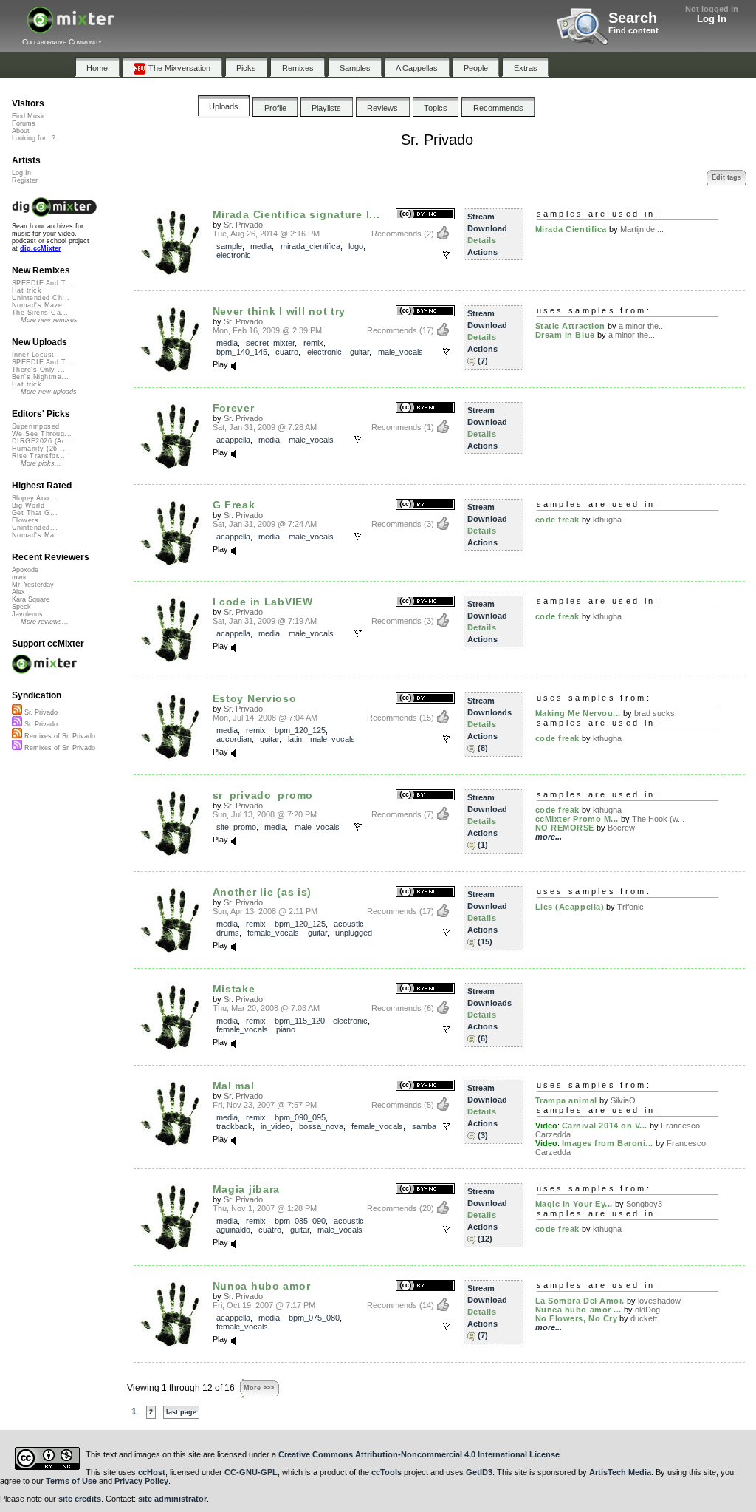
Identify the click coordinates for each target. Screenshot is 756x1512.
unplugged (353, 932)
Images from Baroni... (608, 1143)
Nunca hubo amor (262, 1286)
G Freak (234, 505)
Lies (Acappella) (570, 906)
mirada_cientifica (310, 246)
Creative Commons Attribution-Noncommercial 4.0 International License (419, 1454)
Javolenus (27, 614)
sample (229, 246)
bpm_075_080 (314, 1317)
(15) (485, 941)
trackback (234, 1126)
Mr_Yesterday (33, 584)
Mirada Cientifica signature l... (296, 214)
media (261, 246)
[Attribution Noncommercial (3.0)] (425, 214)
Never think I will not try (279, 311)
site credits (79, 1498)
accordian (234, 739)
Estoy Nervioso (255, 698)
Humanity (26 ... (39, 448)
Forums (23, 123)
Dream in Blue (565, 334)
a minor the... (642, 325)
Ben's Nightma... (40, 377)
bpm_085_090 (300, 1220)
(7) (483, 360)
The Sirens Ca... (40, 312)
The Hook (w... (658, 818)
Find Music (29, 116)
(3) (483, 1135)
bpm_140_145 (241, 351)
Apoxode (25, 569)
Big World (28, 505)
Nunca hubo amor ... (578, 1309)
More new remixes (49, 320)
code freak (557, 519)
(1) (483, 844)
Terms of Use (71, 1481)
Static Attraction (570, 325)
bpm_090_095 (300, 1117)
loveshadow (659, 1300)
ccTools (386, 1472)
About (21, 130)
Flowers (25, 520)
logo (355, 246)
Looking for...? (33, 138)
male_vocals (400, 351)
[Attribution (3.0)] (425, 505)
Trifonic (630, 906)
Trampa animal (566, 1100)
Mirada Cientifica (571, 229)
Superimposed (36, 426)
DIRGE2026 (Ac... (42, 441)
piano (285, 1029)
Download (487, 228)
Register (25, 180)
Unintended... (35, 527)
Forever (234, 408)
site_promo (236, 827)
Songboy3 (644, 1203)
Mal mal (234, 1086)
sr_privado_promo (263, 795)
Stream (481, 216)
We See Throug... (42, 433)
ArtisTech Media (620, 1472)
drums (227, 932)
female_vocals (273, 932)
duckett (643, 1318)
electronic (233, 255)
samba (424, 1126)
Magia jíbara (247, 1189)
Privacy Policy (141, 1481)
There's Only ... (38, 369)
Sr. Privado (243, 224)
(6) (483, 1038)
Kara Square (30, 599)
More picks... (41, 463)
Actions (482, 252)
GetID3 (479, 1472)
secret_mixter (270, 342)
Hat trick (26, 290)
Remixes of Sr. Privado (58, 736)
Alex (18, 592)
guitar (359, 351)
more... (548, 836)
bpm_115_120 (300, 1020)
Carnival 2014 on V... (605, 1125)
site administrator (172, 1498)
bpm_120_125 (300, 730)
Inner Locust (33, 354)
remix (313, 342)
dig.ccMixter (40, 248)
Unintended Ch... (40, 298)
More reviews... (45, 621)
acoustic (349, 923)
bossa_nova (321, 1126)
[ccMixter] (70, 27)
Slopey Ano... (34, 498)
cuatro (286, 351)
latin (295, 739)
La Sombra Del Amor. (580, 1300)
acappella (233, 439)
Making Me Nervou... (578, 713)
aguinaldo (233, 1229)
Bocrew (621, 827)
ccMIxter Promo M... (577, 818)
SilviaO (623, 1100)
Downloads (489, 712)
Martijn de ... (642, 229)
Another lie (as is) (262, 892)
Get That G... (35, 513)
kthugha (607, 519)
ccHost (151, 1472)
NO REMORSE (565, 827)
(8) (483, 747)
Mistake (234, 989)
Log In (711, 18)
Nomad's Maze (37, 305)
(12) (485, 1238)
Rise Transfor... (38, 456)
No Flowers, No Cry (576, 1318)
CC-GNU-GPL (251, 1472)
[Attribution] (425, 698)
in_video (275, 1126)
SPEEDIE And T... (42, 283)
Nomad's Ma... (37, 535)
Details (482, 240)
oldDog (647, 1309)
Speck (21, 606)
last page (181, 1412)
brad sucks (654, 713)
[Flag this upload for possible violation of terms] (446, 255)
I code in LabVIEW (263, 601)
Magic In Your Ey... (574, 1203)
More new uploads (49, 391)
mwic (20, 577)
